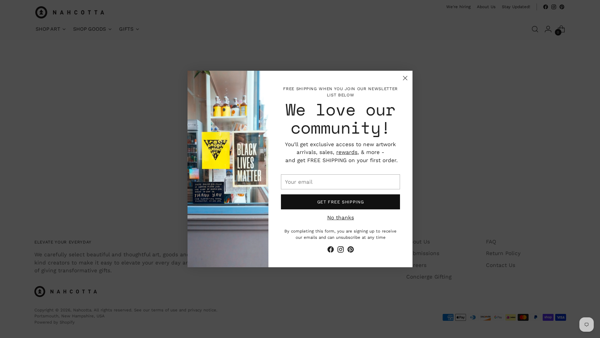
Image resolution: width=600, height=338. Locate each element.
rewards (347, 152)
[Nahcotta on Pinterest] (350, 251)
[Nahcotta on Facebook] (330, 251)
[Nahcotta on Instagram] (340, 251)
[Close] (405, 78)
